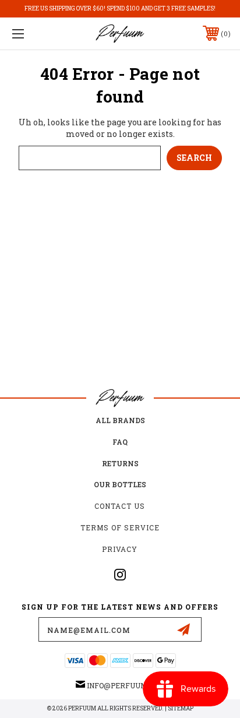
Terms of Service (120, 527)
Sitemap (180, 708)
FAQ (120, 441)
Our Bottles (120, 484)
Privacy (119, 549)
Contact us (119, 506)
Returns (120, 463)
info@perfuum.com (125, 685)
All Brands (120, 420)
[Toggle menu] (33, 33)
